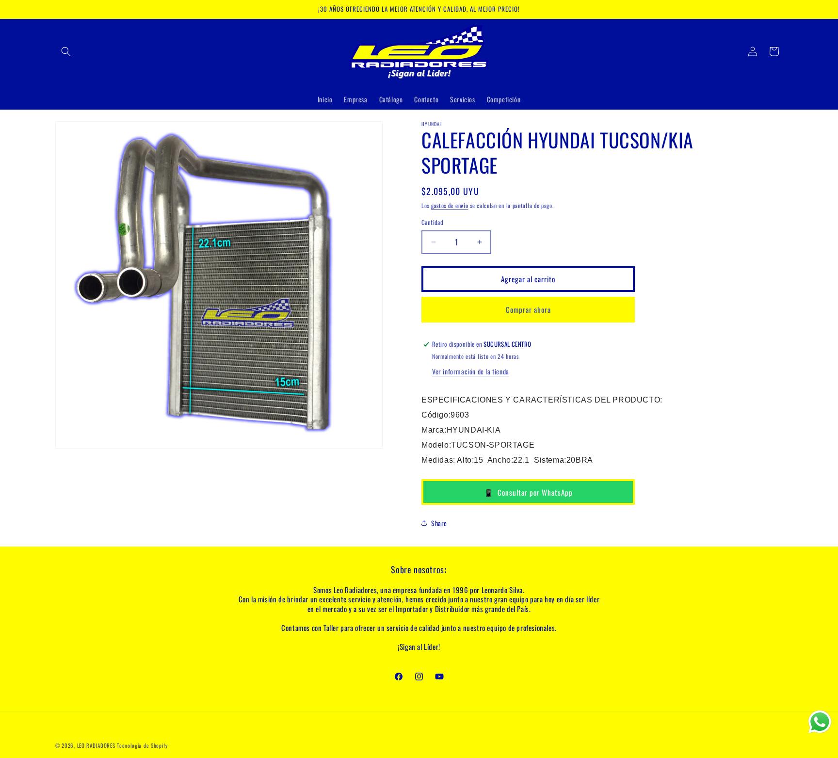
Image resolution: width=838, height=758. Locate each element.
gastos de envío (449, 205)
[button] (66, 51)
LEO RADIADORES (96, 745)
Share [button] (439, 523)
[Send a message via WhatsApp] (819, 722)
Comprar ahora (528, 309)
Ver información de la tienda (470, 371)
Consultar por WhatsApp (528, 492)
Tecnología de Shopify (142, 745)
